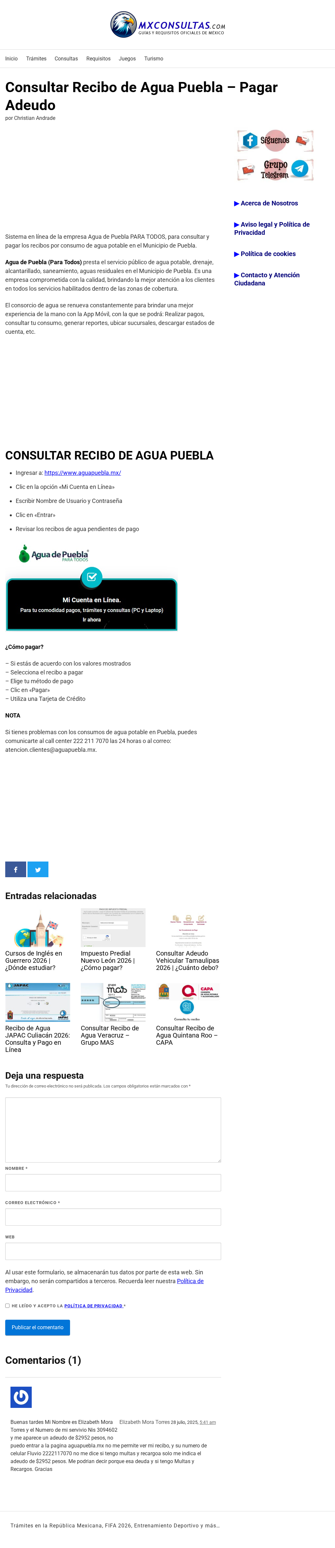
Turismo (153, 59)
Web (10, 1236)
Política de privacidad (94, 1305)
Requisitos (98, 59)
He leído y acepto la (69, 1305)
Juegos (127, 59)
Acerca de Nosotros (269, 203)
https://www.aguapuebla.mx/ (82, 472)
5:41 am (208, 1422)
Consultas (66, 59)
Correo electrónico (32, 1202)
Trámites (36, 59)
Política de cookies (268, 254)
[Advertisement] (113, 178)
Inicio (11, 59)
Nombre (16, 1168)
